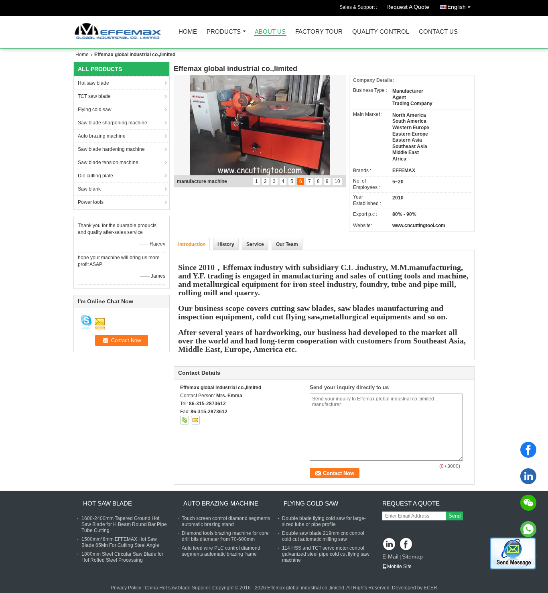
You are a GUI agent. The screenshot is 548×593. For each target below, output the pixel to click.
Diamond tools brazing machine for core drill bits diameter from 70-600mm (225, 536)
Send (455, 516)
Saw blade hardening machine (111, 149)
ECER (430, 588)
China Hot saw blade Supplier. (178, 588)
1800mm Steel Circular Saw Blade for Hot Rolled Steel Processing (122, 557)
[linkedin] (528, 476)
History (225, 244)
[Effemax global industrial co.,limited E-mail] (195, 420)
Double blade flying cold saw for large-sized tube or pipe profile (324, 521)
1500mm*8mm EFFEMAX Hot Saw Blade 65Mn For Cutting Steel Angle (120, 542)
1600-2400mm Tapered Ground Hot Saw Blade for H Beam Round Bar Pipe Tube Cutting (124, 524)
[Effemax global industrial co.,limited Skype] (184, 420)
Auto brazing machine (102, 136)
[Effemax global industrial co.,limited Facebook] (407, 545)
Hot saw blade (93, 83)
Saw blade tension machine (108, 162)
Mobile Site (399, 566)
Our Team (287, 244)
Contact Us (438, 32)
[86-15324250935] (528, 529)
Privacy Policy (126, 588)
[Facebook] (528, 450)
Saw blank (89, 189)
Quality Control (380, 32)
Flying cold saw (95, 109)
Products (224, 32)
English (456, 7)
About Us (270, 32)
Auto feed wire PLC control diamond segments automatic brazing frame (221, 551)
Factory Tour (319, 32)
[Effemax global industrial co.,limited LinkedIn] (389, 545)
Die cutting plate (95, 176)
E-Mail (390, 556)
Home (188, 32)
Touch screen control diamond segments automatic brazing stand (226, 521)
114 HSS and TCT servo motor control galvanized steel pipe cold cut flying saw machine (325, 554)
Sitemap (412, 556)
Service (255, 244)
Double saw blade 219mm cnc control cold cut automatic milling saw (323, 536)
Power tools (91, 202)
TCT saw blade (94, 96)
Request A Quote (407, 7)
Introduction (191, 244)
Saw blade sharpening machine (112, 123)
